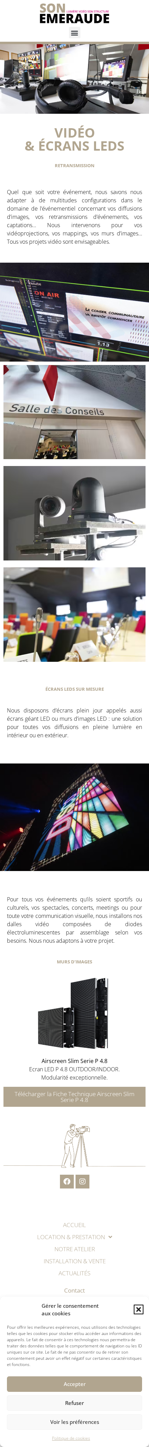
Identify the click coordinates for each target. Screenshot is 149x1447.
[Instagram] (82, 1181)
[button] (138, 1309)
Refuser (74, 1402)
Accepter (75, 1383)
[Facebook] (67, 1181)
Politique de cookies (71, 1438)
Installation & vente (75, 1261)
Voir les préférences (74, 1421)
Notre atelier (74, 1249)
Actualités (74, 1273)
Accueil (74, 1225)
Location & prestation (71, 1237)
